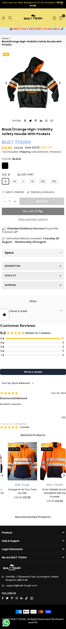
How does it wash (15, 311)
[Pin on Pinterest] (35, 121)
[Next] (59, 83)
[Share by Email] (51, 121)
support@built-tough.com (21, 585)
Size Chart (27, 174)
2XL (43, 181)
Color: (11, 159)
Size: (18, 174)
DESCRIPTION (12, 266)
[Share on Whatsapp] (46, 121)
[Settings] (54, 17)
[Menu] (3, 18)
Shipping (24, 152)
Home (5, 38)
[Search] (10, 18)
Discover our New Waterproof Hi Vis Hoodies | (33, 4)
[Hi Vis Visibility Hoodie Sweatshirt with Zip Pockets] (50, 461)
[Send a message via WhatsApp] (6, 623)
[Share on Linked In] (41, 121)
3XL (54, 181)
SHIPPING (10, 285)
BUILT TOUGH (16, 142)
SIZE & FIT (10, 275)
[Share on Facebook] (25, 121)
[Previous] (6, 83)
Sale (6, 54)
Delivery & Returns (42, 192)
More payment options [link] (33, 219)
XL (32, 181)
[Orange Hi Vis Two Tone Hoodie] (17, 461)
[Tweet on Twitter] (30, 121)
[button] (61, 17)
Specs (9, 253)
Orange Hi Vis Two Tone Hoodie (17, 491)
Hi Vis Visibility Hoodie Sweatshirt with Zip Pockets (50, 493)
